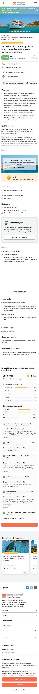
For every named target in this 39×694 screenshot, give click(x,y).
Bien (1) (7, 390)
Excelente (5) (8, 387)
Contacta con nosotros (8, 652)
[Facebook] (27, 588)
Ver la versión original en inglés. (10, 12)
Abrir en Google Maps (19, 291)
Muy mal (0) (8, 400)
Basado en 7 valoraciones (17, 58)
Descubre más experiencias (22, 179)
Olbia (7, 35)
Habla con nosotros (19, 237)
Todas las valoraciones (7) (13, 384)
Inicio (3, 35)
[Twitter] (31, 588)
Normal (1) (8, 394)
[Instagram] (35, 588)
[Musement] (19, 3)
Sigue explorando (18, 167)
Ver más (5, 437)
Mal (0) (7, 397)
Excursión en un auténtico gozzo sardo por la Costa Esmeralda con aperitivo (14, 558)
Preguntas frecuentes (8, 649)
